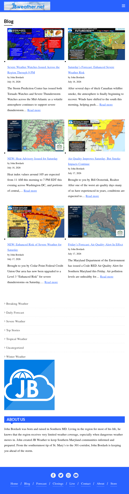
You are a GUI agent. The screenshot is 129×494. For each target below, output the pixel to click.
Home (14, 483)
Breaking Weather (17, 303)
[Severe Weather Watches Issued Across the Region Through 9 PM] (35, 45)
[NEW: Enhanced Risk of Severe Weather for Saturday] (35, 222)
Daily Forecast (15, 312)
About (100, 483)
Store (114, 483)
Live (72, 483)
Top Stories (13, 330)
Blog (27, 483)
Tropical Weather (16, 339)
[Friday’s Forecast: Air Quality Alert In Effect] (96, 222)
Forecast (41, 483)
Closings (58, 483)
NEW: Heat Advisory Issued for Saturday (32, 158)
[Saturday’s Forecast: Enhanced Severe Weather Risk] (96, 45)
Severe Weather (15, 321)
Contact (86, 483)
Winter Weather (16, 356)
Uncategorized (15, 348)
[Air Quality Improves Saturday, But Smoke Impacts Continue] (96, 137)
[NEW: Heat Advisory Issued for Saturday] (35, 137)
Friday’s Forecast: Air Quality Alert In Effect (95, 244)
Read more (34, 110)
